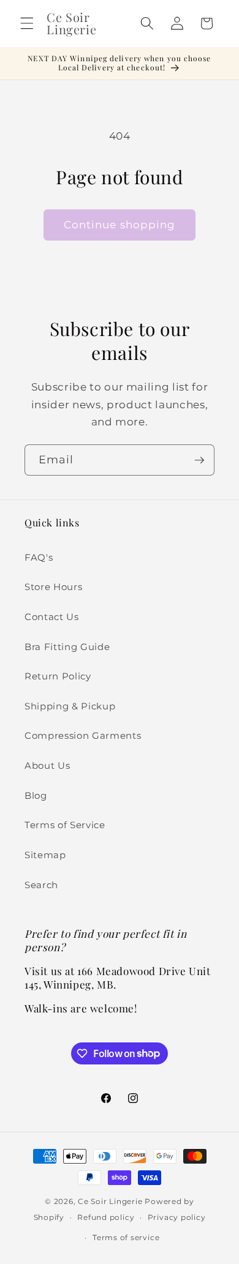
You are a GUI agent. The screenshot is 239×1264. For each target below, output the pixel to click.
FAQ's (39, 557)
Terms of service (126, 1237)
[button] (27, 23)
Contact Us (52, 617)
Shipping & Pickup (70, 706)
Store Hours (53, 587)
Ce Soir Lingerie (110, 1201)
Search (41, 885)
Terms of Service (65, 825)
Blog (36, 795)
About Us (47, 765)
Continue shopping (120, 225)
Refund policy (105, 1217)
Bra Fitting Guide (67, 647)
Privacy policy (177, 1217)
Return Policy (58, 676)
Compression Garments (83, 735)
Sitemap (45, 855)
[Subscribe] (199, 460)
